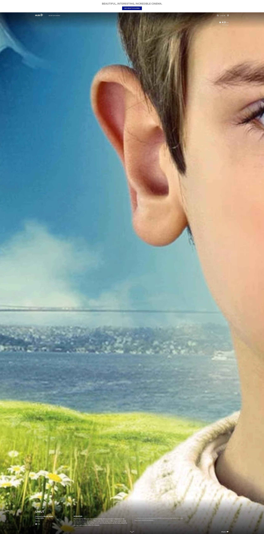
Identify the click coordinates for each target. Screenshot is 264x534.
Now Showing (54, 15)
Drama (37, 521)
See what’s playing (132, 8)
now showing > (148, 520)
